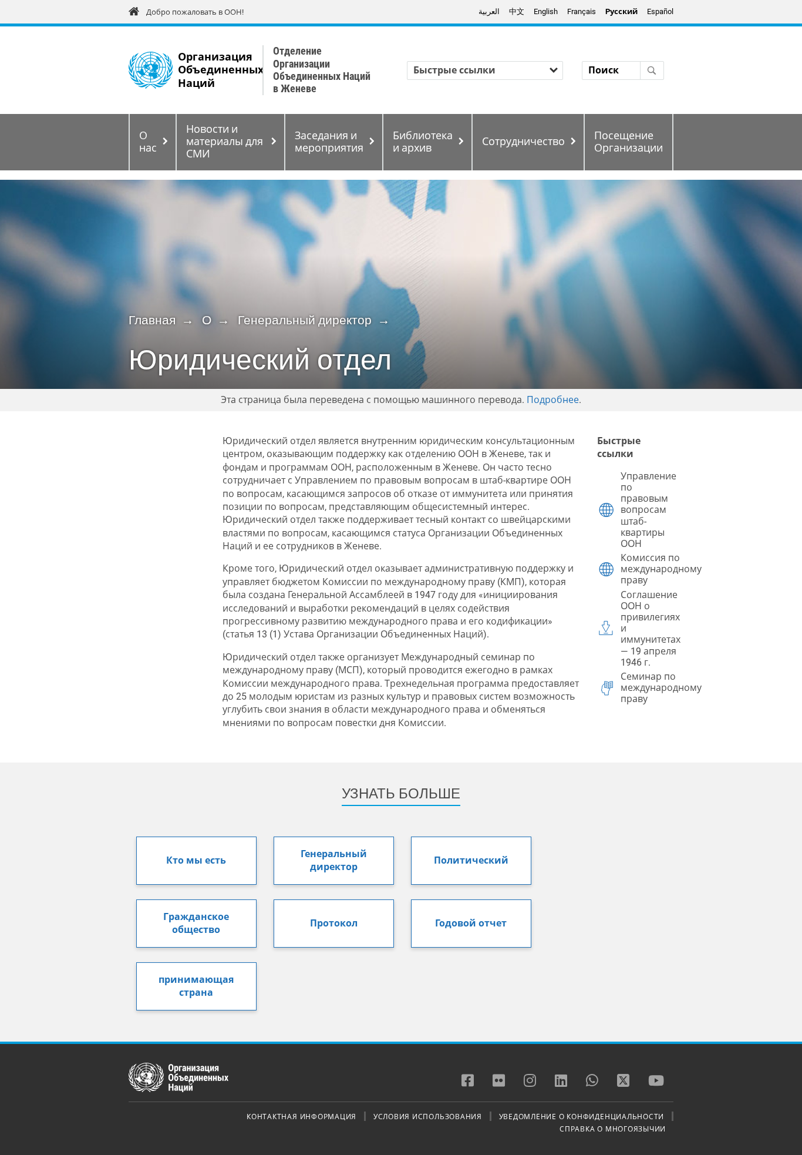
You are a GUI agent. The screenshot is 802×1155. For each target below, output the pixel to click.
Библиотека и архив (423, 142)
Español (660, 11)
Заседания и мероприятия (329, 142)
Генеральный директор (305, 320)
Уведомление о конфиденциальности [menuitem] (582, 1116)
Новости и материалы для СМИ (224, 141)
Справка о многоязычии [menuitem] (613, 1128)
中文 (516, 11)
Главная (152, 320)
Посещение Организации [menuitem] (628, 142)
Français (581, 11)
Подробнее (553, 399)
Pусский (621, 11)
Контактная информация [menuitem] (301, 1116)
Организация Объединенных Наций (221, 70)
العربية (489, 11)
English (546, 11)
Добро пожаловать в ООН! (195, 12)
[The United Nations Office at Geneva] (151, 70)
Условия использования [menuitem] (427, 1116)
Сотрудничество (523, 141)
